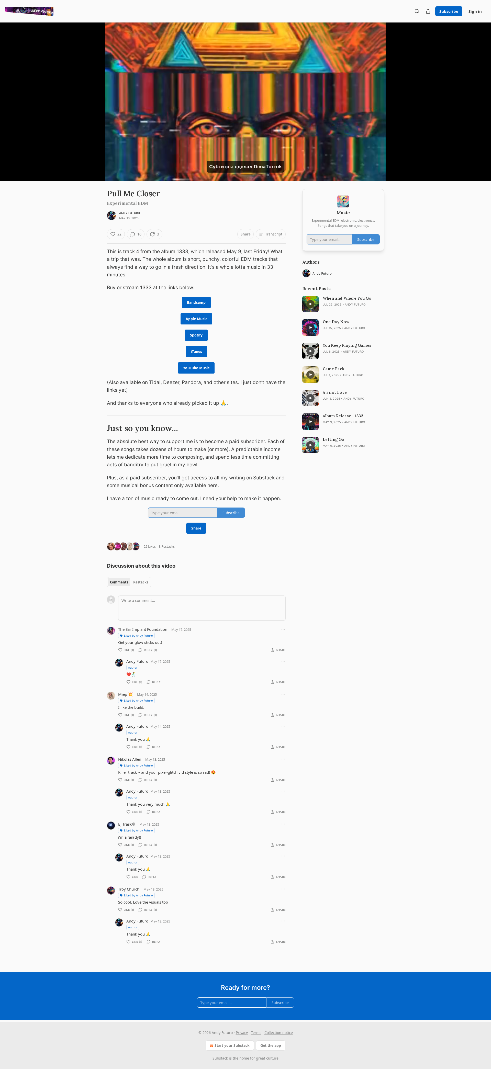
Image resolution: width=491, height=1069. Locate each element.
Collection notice (278, 1032)
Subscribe (448, 11)
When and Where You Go (347, 298)
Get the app (270, 1045)
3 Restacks (167, 546)
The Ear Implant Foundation (142, 629)
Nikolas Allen (129, 759)
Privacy (242, 1032)
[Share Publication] (428, 11)
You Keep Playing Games (347, 345)
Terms (256, 1032)
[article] (343, 304)
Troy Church (128, 889)
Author (133, 667)
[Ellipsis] (283, 629)
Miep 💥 (125, 694)
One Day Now (336, 321)
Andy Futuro (129, 213)
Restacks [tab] (140, 582)
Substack (220, 1058)
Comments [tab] (119, 582)
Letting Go (333, 439)
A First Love (335, 392)
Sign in (475, 11)
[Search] (417, 11)
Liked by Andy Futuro (138, 635)
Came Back (333, 368)
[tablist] (129, 582)
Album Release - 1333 (343, 415)
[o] (310, 304)
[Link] (100, 428)
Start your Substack (232, 1045)
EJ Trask (125, 824)
